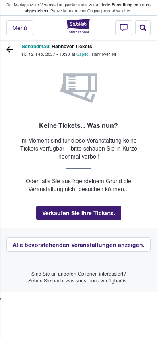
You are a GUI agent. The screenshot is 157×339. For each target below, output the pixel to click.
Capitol (82, 54)
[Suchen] (143, 27)
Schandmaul (36, 46)
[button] (78, 213)
